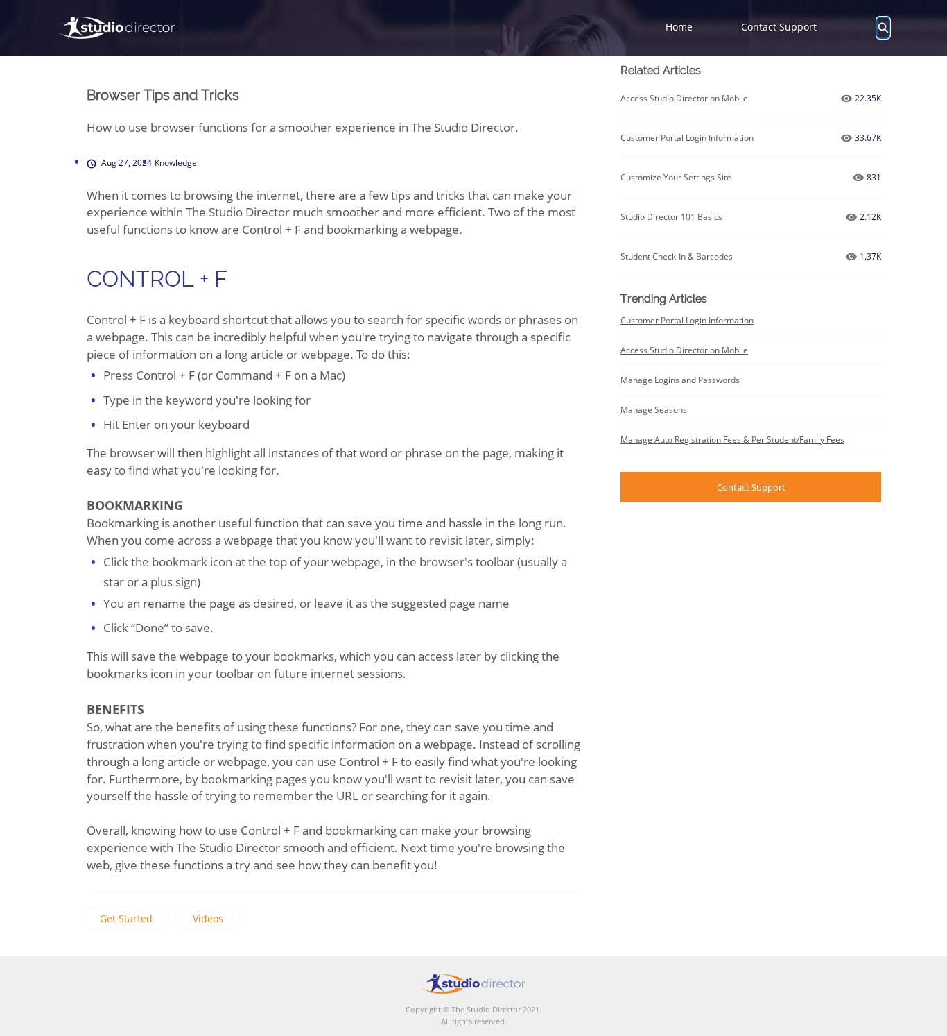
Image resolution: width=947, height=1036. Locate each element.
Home (679, 26)
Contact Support (779, 26)
